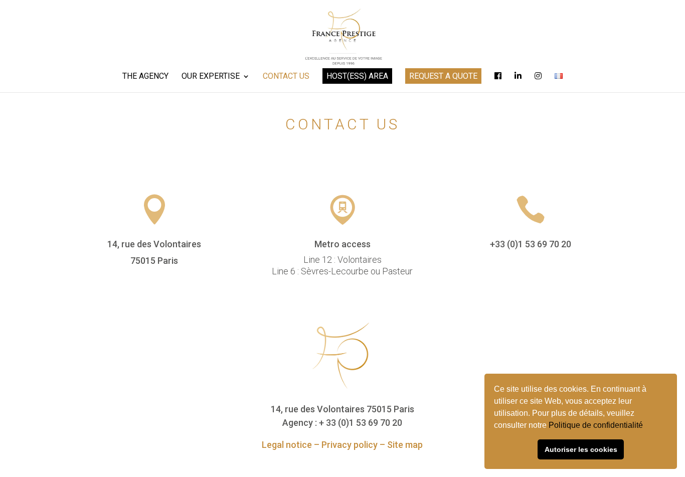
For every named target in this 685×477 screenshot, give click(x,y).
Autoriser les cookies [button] (581, 449)
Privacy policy (349, 444)
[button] (646, 426)
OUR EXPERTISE (211, 77)
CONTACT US (286, 77)
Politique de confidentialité (597, 425)
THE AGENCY (145, 77)
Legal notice (287, 444)
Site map (405, 444)
